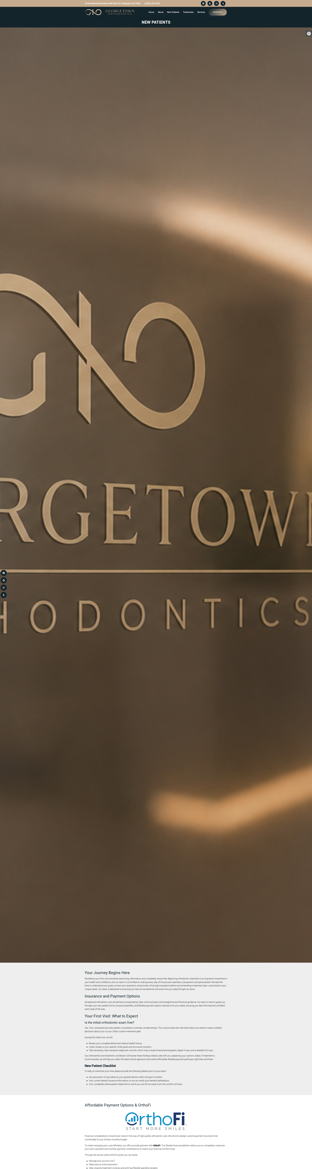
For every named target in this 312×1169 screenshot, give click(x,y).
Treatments (188, 12)
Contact (218, 12)
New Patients (173, 12)
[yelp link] (223, 3)
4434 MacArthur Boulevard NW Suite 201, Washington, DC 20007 (114, 3)
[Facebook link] (203, 3)
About (160, 12)
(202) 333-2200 (153, 3)
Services (201, 12)
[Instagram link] (216, 3)
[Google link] (209, 3)
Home (151, 12)
